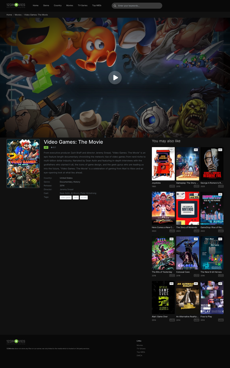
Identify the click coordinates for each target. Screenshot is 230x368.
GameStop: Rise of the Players (212, 227)
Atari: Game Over (160, 316)
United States (66, 178)
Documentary (66, 182)
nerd (76, 197)
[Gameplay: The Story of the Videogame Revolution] (187, 163)
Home (35, 5)
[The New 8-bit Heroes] (212, 252)
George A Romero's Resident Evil (212, 183)
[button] (115, 77)
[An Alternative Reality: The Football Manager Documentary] (187, 297)
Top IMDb (96, 5)
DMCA (139, 355)
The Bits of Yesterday (162, 272)
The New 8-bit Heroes (211, 272)
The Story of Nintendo (186, 227)
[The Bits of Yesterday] (163, 252)
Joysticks (156, 183)
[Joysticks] (163, 163)
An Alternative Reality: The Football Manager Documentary (187, 316)
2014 (62, 185)
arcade (84, 197)
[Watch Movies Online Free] (16, 5)
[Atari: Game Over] (163, 297)
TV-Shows (141, 348)
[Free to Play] (212, 297)
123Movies (10, 348)
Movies (69, 5)
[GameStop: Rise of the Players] (212, 208)
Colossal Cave (183, 272)
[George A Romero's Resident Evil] (212, 163)
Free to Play (206, 316)
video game (66, 197)
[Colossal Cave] (187, 252)
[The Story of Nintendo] (187, 208)
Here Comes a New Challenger (163, 227)
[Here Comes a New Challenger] (163, 208)
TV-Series (82, 5)
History (76, 182)
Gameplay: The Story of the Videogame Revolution (187, 183)
